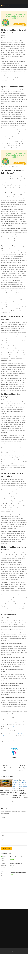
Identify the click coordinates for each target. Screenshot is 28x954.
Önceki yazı (5, 765)
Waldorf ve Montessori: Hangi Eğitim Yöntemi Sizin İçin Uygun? (22, 792)
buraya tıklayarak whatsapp (12, 726)
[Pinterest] (13, 741)
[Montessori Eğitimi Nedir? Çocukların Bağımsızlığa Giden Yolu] (6, 783)
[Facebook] (6, 741)
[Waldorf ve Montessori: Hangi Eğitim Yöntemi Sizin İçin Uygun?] (23, 783)
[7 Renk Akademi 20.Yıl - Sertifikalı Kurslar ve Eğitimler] (5, 6)
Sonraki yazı (22, 765)
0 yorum (3, 37)
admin (14, 757)
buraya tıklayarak (16, 728)
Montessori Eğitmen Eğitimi (16, 856)
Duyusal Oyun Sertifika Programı (18, 872)
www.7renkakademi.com (9, 722)
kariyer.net (19, 733)
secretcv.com (4, 735)
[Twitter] (9, 741)
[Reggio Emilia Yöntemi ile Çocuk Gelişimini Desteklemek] (15, 784)
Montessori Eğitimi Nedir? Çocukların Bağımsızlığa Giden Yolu (6, 790)
